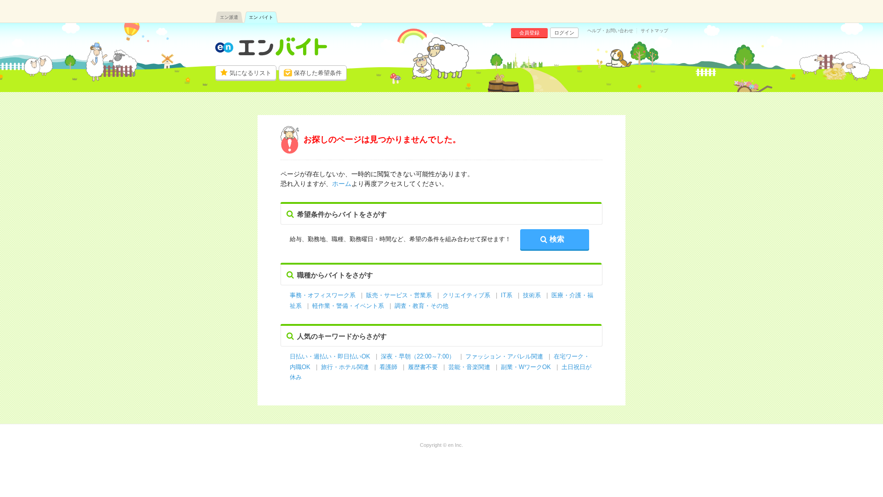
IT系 (506, 295)
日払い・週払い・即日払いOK (330, 356)
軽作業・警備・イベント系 (348, 305)
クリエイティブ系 (466, 295)
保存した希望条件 (318, 72)
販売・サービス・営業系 (399, 295)
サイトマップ (654, 31)
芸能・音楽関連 (469, 367)
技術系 (532, 295)
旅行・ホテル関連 (346, 367)
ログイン (564, 32)
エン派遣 (229, 17)
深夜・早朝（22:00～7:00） (418, 356)
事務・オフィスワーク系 (322, 295)
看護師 (388, 367)
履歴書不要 (424, 367)
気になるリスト (250, 72)
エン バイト (261, 17)
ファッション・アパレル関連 (505, 356)
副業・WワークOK (526, 367)
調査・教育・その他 (421, 305)
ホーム (341, 183)
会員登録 (529, 32)
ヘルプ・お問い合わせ (610, 31)
